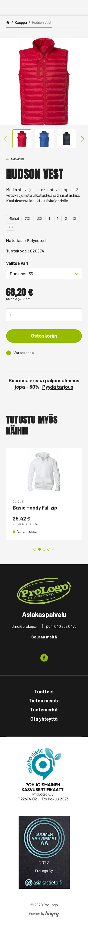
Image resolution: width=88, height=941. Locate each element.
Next (82, 139)
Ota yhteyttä (44, 719)
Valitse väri (17, 263)
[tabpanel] (44, 494)
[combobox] (44, 273)
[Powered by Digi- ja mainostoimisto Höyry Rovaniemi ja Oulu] (44, 912)
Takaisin (17, 159)
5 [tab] (53, 549)
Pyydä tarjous (57, 387)
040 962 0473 (65, 626)
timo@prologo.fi (25, 626)
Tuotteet (44, 691)
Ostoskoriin (44, 336)
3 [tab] (44, 549)
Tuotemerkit (44, 709)
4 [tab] (48, 549)
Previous (5, 139)
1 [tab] (34, 549)
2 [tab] (39, 549)
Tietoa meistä (44, 700)
